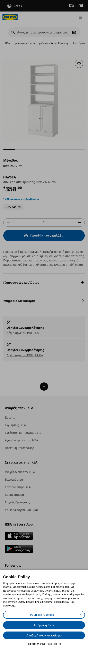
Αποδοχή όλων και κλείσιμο (44, 635)
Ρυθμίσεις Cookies (42, 614)
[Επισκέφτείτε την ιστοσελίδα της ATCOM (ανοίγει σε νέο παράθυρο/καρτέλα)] (44, 644)
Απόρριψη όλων (44, 625)
